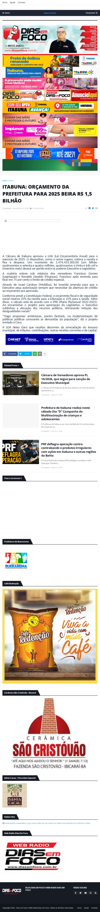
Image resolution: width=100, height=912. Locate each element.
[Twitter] (93, 208)
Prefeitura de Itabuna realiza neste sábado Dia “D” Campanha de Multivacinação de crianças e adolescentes (65, 413)
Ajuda (12, 2)
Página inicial (7, 180)
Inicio (4, 2)
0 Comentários (38, 208)
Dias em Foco (50, 13)
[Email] (96, 208)
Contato (21, 2)
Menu (7, 13)
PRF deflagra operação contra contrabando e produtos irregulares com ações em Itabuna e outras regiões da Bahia (68, 449)
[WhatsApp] (35, 354)
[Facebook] (89, 208)
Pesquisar (90, 13)
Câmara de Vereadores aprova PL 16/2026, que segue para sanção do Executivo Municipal (65, 379)
